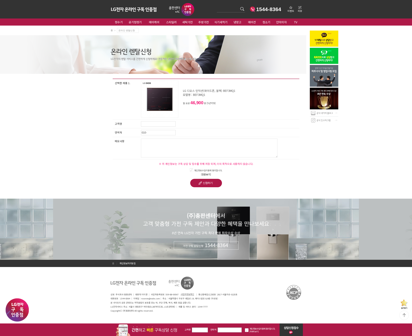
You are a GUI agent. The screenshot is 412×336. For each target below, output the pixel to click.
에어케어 (154, 22)
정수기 (119, 22)
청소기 (266, 22)
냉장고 (237, 22)
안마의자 (282, 22)
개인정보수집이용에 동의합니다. (208, 170)
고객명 (188, 329)
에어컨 (252, 22)
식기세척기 (221, 22)
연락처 (213, 329)
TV (295, 22)
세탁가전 (187, 22)
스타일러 (171, 22)
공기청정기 (135, 22)
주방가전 (203, 22)
